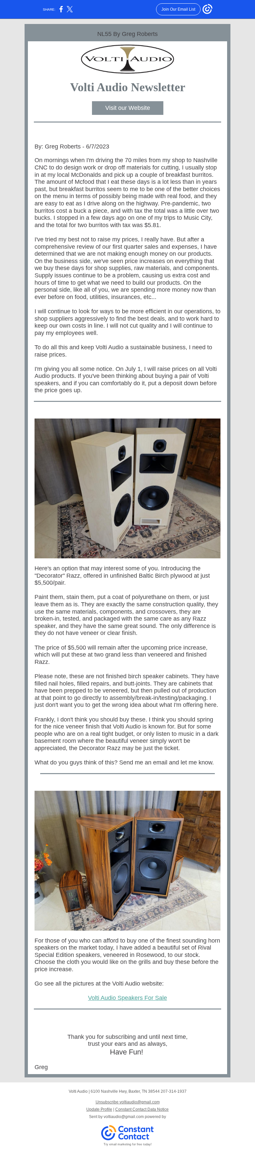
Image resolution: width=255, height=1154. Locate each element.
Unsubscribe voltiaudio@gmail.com (128, 1102)
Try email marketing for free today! (128, 1144)
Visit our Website (127, 108)
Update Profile (99, 1109)
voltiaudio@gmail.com (124, 1116)
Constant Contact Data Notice (142, 1109)
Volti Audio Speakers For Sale (127, 998)
